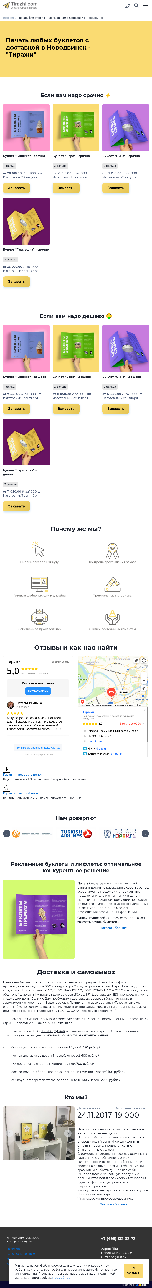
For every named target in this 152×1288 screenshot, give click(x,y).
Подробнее (61, 1277)
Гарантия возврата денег (22, 774)
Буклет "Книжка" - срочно (24, 156)
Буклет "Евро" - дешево (72, 377)
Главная (8, 17)
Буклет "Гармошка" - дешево (20, 472)
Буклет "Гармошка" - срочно (26, 249)
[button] (136, 6)
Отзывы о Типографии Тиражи (38, 754)
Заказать (16, 188)
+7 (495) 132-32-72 (118, 1238)
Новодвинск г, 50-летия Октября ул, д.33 (119, 1253)
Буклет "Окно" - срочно (121, 156)
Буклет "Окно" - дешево (121, 377)
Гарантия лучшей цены (21, 793)
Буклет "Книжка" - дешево (24, 377)
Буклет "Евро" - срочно (71, 156)
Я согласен (134, 1270)
